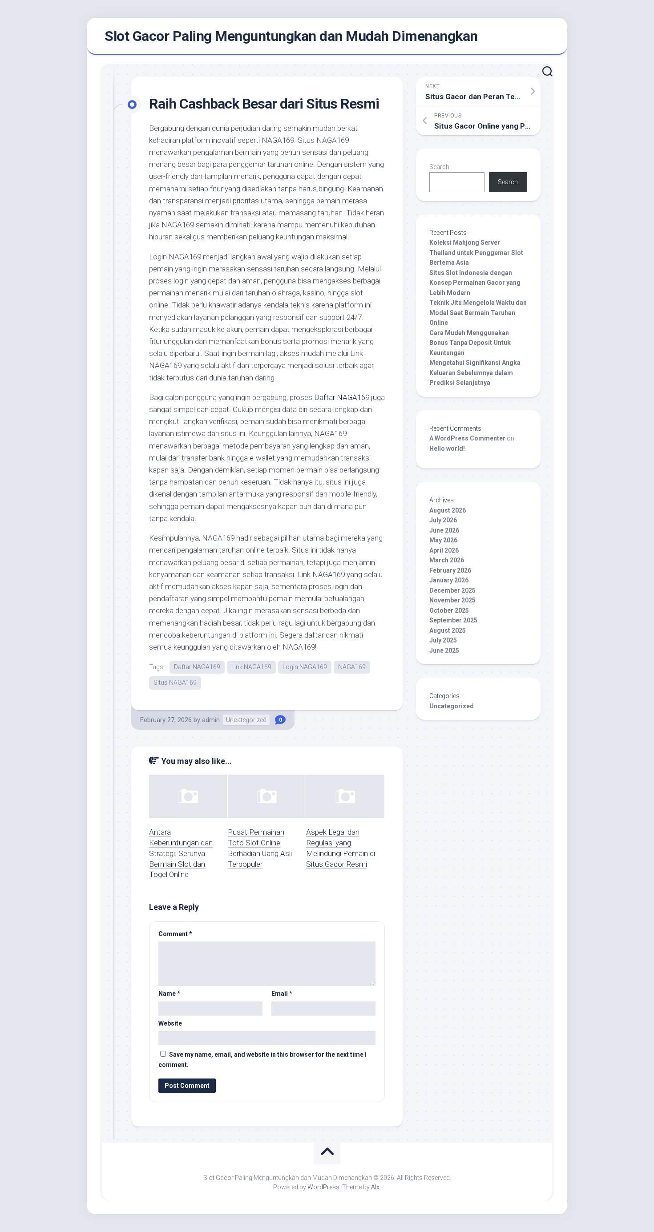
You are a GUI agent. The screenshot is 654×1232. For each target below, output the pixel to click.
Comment (175, 933)
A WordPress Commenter (467, 438)
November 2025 (452, 600)
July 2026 (443, 520)
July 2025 (443, 640)
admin (211, 720)
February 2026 (450, 570)
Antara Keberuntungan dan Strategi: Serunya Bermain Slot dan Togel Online (181, 853)
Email (281, 993)
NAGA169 (352, 667)
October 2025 (449, 610)
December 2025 (452, 590)
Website (170, 1023)
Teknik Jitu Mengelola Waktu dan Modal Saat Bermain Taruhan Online (478, 312)
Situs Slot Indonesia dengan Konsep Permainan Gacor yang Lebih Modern (475, 282)
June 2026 (444, 530)
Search (439, 166)
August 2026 (447, 510)
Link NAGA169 (251, 667)
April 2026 (444, 550)
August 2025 (447, 630)
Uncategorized (246, 719)
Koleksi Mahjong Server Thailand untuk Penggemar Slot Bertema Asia (476, 252)
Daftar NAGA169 (341, 397)
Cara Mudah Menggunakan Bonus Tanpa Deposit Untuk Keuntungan (470, 342)
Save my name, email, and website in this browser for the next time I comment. (262, 1059)
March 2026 (446, 560)
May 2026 (443, 540)
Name (169, 993)
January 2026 (448, 580)
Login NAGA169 (305, 667)
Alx (375, 1187)
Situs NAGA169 (175, 682)
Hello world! (447, 448)
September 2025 (453, 620)
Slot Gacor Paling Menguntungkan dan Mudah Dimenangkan (291, 36)
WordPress (323, 1187)
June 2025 (444, 650)
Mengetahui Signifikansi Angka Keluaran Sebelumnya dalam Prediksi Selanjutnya (475, 372)
